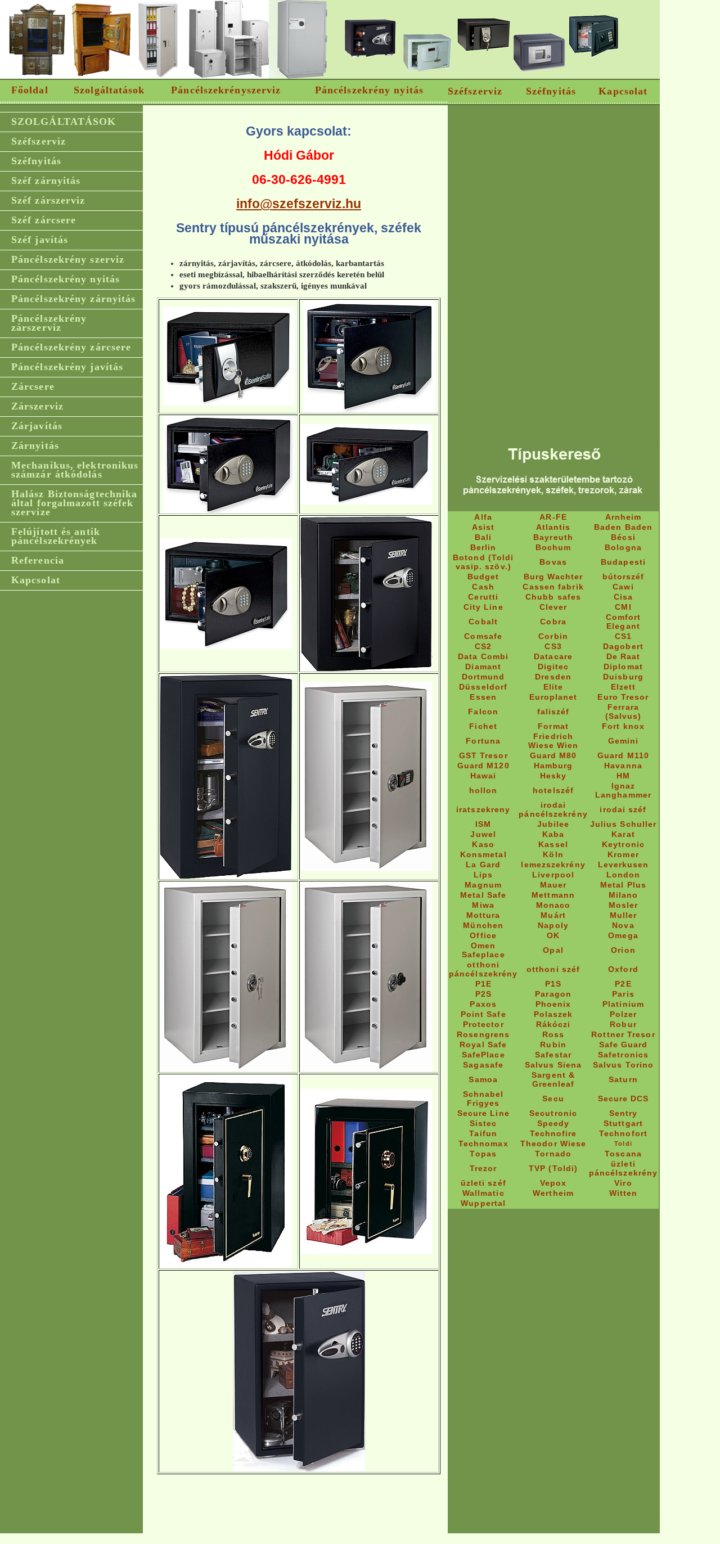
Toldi (623, 1143)
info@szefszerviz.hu (298, 203)
